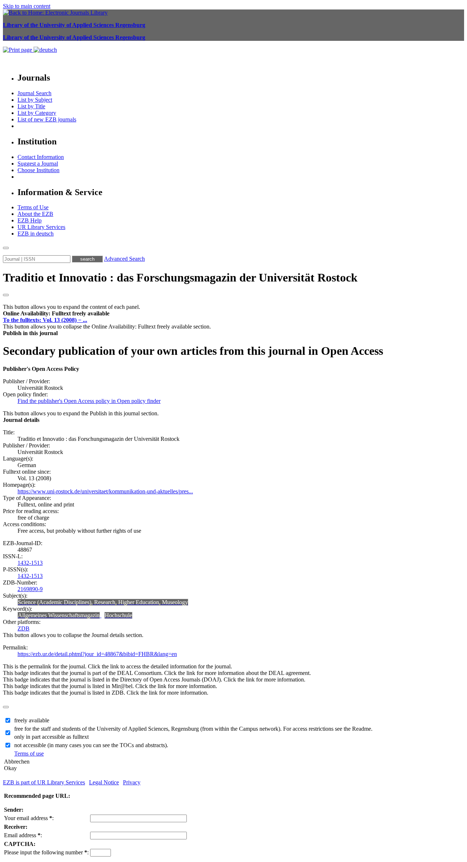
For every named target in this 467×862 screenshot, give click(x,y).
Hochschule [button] (118, 615)
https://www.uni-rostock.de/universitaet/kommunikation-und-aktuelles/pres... (105, 491)
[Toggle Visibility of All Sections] (6, 295)
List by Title (31, 106)
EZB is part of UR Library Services (44, 782)
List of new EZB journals (47, 119)
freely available (31, 720)
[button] (56, 313)
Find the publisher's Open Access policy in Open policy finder (89, 401)
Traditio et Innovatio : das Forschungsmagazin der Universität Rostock (180, 277)
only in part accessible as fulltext (51, 737)
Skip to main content (26, 6)
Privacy (131, 782)
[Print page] (18, 50)
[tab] (233, 313)
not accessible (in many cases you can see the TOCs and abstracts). (91, 745)
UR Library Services (41, 227)
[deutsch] (45, 50)
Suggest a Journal (38, 163)
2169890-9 (30, 589)
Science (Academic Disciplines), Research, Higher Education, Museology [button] (103, 602)
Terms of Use (33, 207)
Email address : (23, 835)
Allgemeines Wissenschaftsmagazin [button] (59, 615)
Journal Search (34, 93)
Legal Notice (104, 782)
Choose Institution (38, 170)
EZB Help (30, 220)
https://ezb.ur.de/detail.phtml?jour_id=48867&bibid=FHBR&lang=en (97, 654)
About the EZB (35, 214)
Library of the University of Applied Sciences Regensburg (74, 25)
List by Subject (35, 100)
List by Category (37, 113)
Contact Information (41, 157)
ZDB (24, 628)
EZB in (36, 233)
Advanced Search (124, 259)
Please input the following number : (46, 852)
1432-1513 (30, 563)
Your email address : (29, 818)
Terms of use (29, 753)
